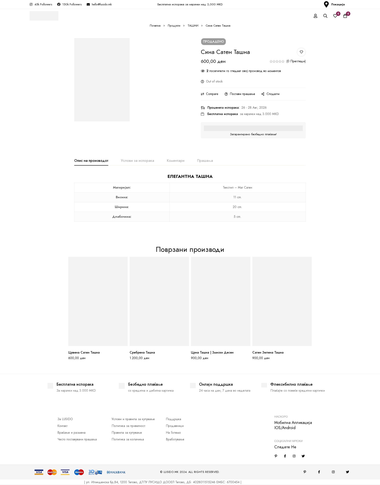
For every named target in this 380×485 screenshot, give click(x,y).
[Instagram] (294, 456)
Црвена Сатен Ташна (84, 352)
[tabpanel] (190, 200)
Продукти (174, 25)
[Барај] (325, 16)
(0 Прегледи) (296, 61)
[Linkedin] (275, 456)
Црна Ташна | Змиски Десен (212, 352)
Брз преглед (107, 344)
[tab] (91, 160)
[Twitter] (303, 456)
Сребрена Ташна (142, 352)
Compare (212, 94)
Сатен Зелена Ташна (268, 352)
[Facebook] (285, 456)
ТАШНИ (193, 25)
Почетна (155, 25)
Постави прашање (242, 94)
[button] (89, 344)
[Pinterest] (305, 472)
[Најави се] (315, 16)
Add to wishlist (301, 52)
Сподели (273, 94)
